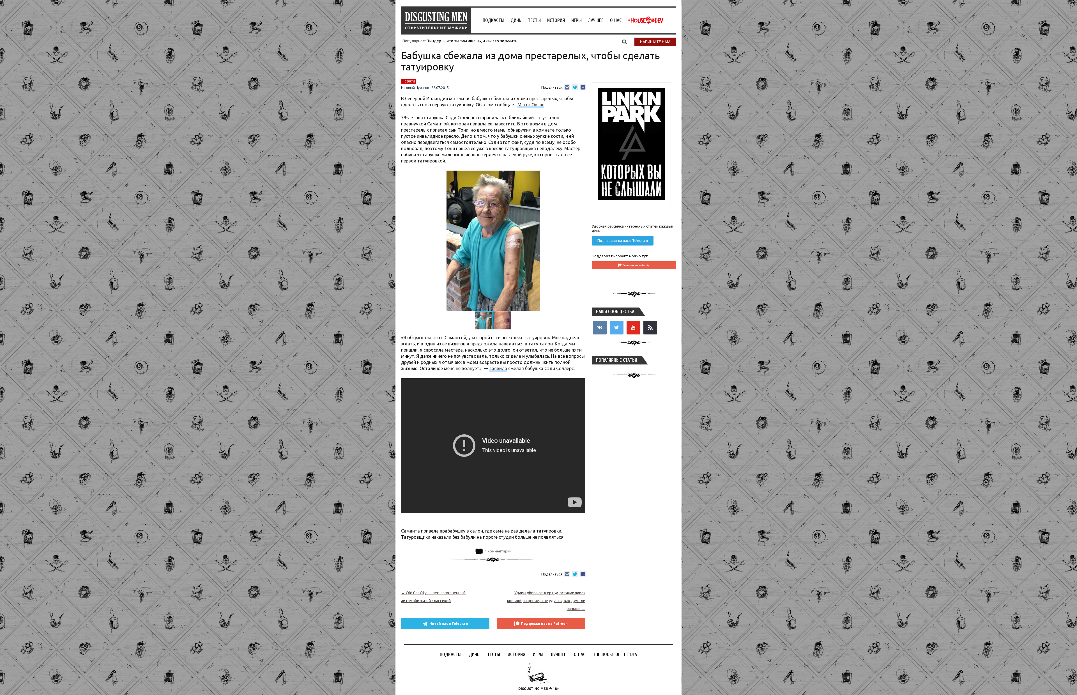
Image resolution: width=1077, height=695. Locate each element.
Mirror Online (530, 104)
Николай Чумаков (415, 88)
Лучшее (596, 20)
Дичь (516, 20)
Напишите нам (655, 42)
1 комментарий (498, 551)
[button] (580, 175)
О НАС (616, 20)
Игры (576, 20)
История (556, 20)
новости (408, 81)
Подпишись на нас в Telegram (622, 240)
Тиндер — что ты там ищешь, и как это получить (472, 41)
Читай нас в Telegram (448, 623)
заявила (498, 368)
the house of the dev (645, 20)
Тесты (534, 20)
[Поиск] (624, 41)
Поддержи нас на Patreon (544, 623)
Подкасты (493, 20)
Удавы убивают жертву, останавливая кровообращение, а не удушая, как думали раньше (546, 601)
